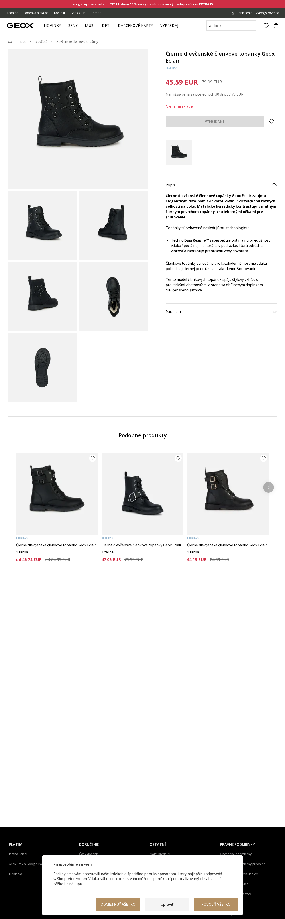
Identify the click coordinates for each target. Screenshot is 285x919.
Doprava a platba (36, 13)
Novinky (52, 25)
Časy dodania (89, 854)
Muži (90, 25)
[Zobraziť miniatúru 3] (42, 296)
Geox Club (78, 13)
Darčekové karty (135, 25)
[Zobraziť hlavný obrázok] (78, 119)
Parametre (174, 311)
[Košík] (276, 25)
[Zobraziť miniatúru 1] (42, 225)
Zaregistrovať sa (268, 13)
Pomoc (96, 13)
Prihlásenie (244, 13)
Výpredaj (169, 25)
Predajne (11, 13)
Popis (170, 184)
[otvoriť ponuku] (80, 27)
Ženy (73, 25)
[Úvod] (10, 41)
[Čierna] (179, 152)
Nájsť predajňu (160, 854)
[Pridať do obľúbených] (92, 458)
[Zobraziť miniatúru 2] (113, 225)
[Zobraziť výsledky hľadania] (210, 26)
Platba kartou (18, 854)
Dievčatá (41, 41)
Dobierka (15, 874)
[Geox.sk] (20, 26)
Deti (106, 25)
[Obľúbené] (266, 25)
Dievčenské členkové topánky (76, 41)
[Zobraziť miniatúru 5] (42, 367)
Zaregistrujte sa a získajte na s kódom (142, 4)
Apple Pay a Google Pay (26, 864)
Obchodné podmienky (236, 854)
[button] (271, 121)
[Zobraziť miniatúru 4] (113, 296)
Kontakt (59, 13)
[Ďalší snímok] (268, 487)
